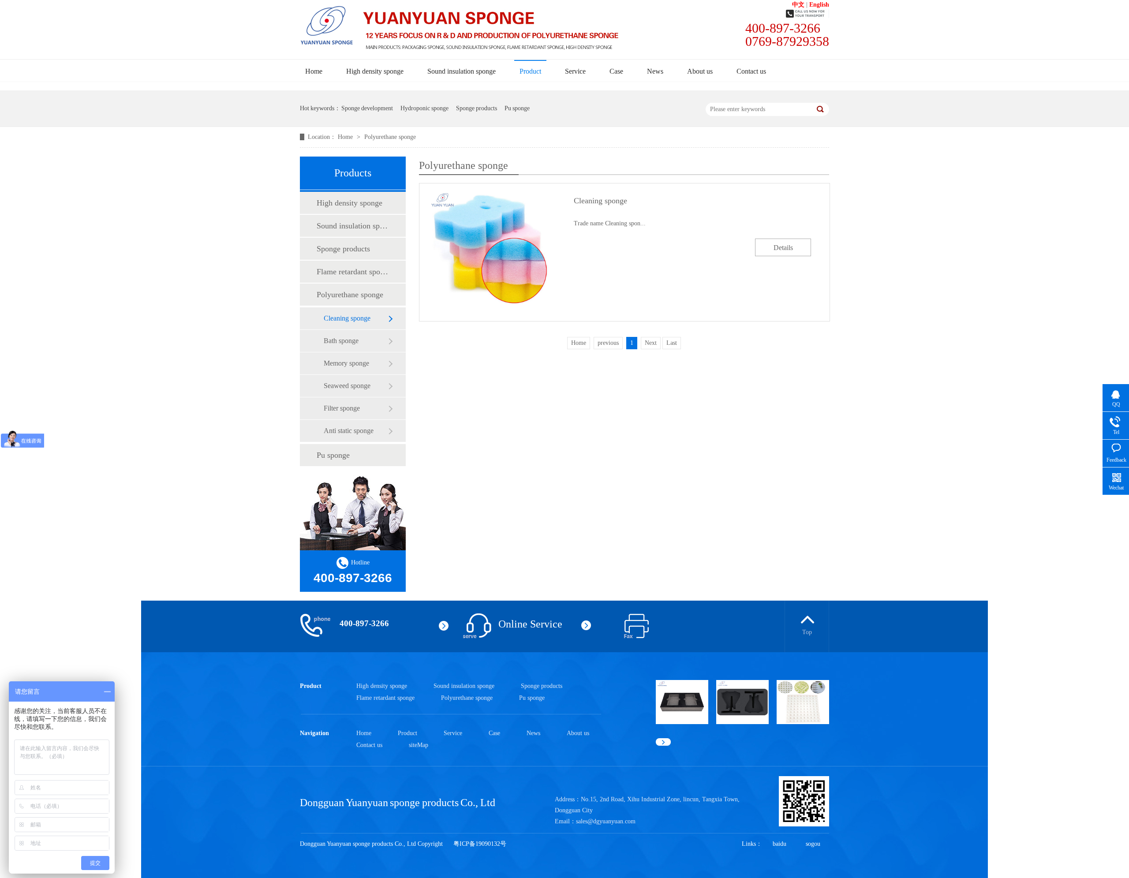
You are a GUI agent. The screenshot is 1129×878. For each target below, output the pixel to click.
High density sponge (375, 71)
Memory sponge (346, 363)
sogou (813, 844)
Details (783, 247)
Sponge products (476, 108)
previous (608, 343)
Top (807, 632)
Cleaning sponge (347, 318)
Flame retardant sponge (352, 271)
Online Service (530, 624)
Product (530, 71)
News (655, 71)
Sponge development (367, 108)
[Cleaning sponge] (489, 251)
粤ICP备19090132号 (479, 844)
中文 (798, 4)
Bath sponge (341, 340)
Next (651, 343)
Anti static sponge (349, 430)
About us (700, 71)
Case (616, 71)
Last (671, 343)
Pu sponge (517, 108)
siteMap (418, 745)
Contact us (751, 71)
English (819, 4)
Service (575, 71)
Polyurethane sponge (390, 137)
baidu (779, 844)
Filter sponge (342, 408)
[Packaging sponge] (742, 722)
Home (313, 71)
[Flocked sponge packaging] (682, 722)
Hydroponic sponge (424, 108)
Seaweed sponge (347, 385)
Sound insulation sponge (461, 71)
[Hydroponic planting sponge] (803, 722)
